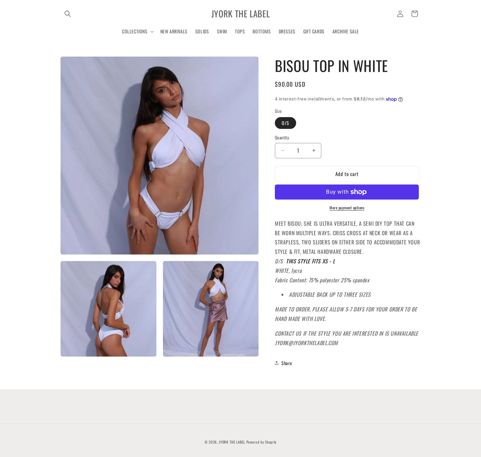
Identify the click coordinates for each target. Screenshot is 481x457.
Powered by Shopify (261, 442)
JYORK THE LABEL (232, 442)
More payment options (347, 207)
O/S (285, 122)
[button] (68, 14)
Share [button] (286, 363)
